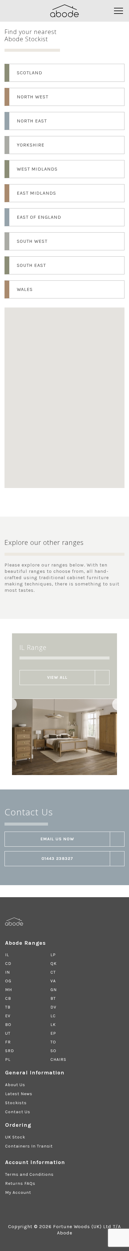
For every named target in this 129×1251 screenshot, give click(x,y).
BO (8, 1024)
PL (7, 1059)
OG (8, 981)
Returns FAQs (20, 1183)
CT (53, 972)
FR (8, 1042)
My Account (18, 1192)
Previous (11, 704)
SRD (9, 1050)
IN (7, 972)
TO (53, 1042)
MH (8, 989)
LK (53, 1024)
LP (53, 954)
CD (8, 963)
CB (8, 998)
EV (7, 1015)
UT (7, 1033)
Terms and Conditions (29, 1174)
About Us (15, 1084)
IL (7, 954)
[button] (70, 347)
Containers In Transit (29, 1146)
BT (53, 998)
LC (53, 1015)
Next (118, 704)
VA (53, 981)
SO (53, 1050)
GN (53, 989)
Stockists (16, 1102)
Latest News (18, 1093)
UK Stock (15, 1137)
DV (53, 1007)
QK (53, 963)
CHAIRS (58, 1059)
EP (53, 1033)
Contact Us (17, 1111)
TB (7, 1007)
